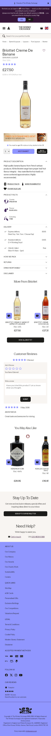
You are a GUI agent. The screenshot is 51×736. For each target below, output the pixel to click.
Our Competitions (11, 608)
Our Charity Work (11, 567)
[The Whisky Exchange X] (11, 675)
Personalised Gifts (11, 598)
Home (4, 42)
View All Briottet (25, 340)
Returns (7, 262)
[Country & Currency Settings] (46, 28)
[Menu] (3, 28)
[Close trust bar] (48, 3)
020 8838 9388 (38, 537)
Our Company (10, 552)
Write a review (9, 381)
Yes (21, 19)
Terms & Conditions (12, 624)
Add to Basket (23, 151)
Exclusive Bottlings (12, 603)
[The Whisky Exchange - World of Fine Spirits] (25, 28)
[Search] (4, 36)
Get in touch (16, 537)
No (30, 19)
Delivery (8, 227)
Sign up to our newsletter (25, 514)
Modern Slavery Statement (15, 640)
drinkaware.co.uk (31, 731)
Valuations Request (12, 613)
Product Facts (11, 195)
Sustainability (10, 572)
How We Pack (10, 257)
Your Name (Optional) (12, 372)
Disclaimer (9, 273)
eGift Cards (9, 593)
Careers (8, 577)
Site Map (8, 588)
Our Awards (9, 562)
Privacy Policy (10, 629)
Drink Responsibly (12, 268)
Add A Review (9, 365)
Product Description (13, 161)
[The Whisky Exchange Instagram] (16, 675)
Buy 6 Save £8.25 (42, 151)
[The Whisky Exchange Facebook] (6, 675)
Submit (25, 399)
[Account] (8, 28)
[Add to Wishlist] (44, 50)
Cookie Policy (10, 634)
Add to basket (9, 316)
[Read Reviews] (15, 64)
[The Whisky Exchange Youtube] (20, 675)
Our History (9, 557)
